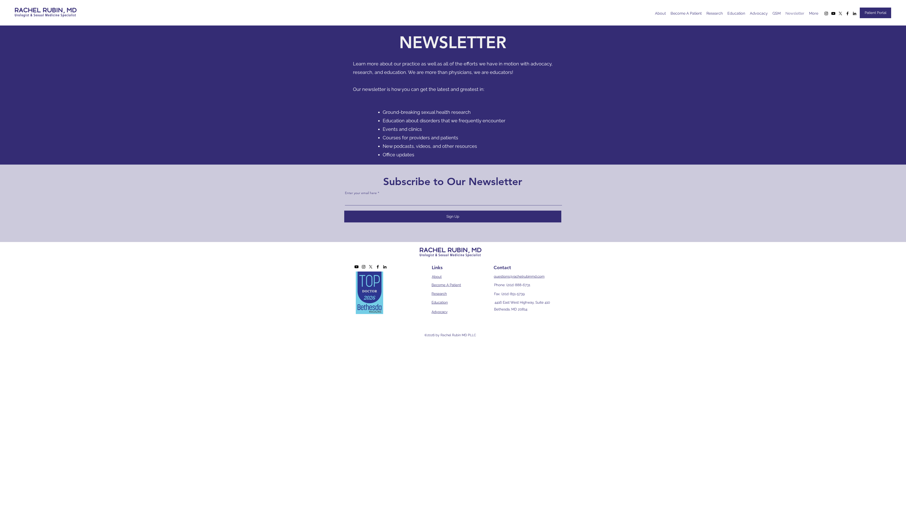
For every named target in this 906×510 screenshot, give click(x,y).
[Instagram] (826, 13)
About (437, 277)
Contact (502, 267)
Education (440, 302)
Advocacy (440, 312)
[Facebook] (847, 13)
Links (437, 267)
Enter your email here (361, 193)
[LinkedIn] (854, 13)
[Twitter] (840, 13)
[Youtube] (833, 13)
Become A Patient (446, 285)
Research (439, 294)
